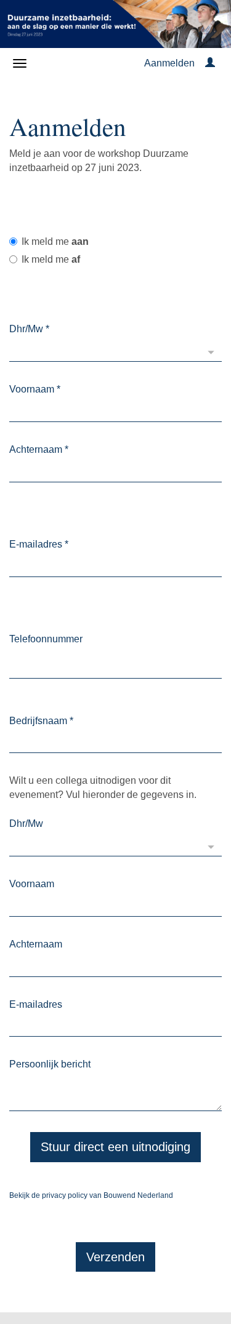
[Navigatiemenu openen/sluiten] (19, 63)
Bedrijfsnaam (41, 721)
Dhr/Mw (29, 329)
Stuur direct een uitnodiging (115, 1147)
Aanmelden (169, 63)
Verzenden (115, 1257)
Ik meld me (55, 241)
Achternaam (38, 449)
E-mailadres (38, 544)
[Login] (210, 63)
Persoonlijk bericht (50, 1064)
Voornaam (34, 389)
